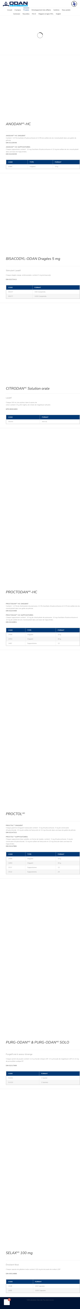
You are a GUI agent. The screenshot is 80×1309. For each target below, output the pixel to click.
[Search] (63, 14)
